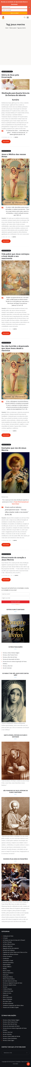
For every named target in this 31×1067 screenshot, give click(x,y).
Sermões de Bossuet (8, 1003)
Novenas (5, 987)
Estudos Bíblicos (7, 966)
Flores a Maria (6, 970)
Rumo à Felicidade (7, 999)
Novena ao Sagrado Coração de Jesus (12, 983)
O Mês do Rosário (7, 989)
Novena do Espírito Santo (9, 985)
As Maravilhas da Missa (9, 944)
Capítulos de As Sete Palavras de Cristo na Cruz (15, 952)
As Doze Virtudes (7, 942)
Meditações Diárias (7, 71)
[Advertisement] (15, 45)
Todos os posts (12, 27)
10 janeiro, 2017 (5, 329)
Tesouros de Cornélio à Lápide (11, 1007)
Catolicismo (6, 958)
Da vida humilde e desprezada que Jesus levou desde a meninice (15, 348)
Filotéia (5, 968)
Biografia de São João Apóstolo (11, 948)
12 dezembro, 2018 (5, 137)
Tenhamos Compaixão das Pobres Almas (13, 1005)
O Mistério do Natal (8, 991)
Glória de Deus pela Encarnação (10, 76)
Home (6, 27)
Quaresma (5, 995)
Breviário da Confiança (9, 950)
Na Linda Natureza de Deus (10, 981)
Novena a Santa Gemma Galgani (11, 653)
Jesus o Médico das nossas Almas (14, 155)
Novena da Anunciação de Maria (11, 659)
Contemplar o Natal (8, 960)
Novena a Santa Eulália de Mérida (11, 1036)
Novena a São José (7, 666)
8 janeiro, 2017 (5, 430)
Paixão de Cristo (7, 993)
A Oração (5, 938)
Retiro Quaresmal (7, 997)
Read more (6, 141)
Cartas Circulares (7, 956)
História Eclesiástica (8, 972)
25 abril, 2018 (4, 236)
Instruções (5, 974)
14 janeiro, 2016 (5, 540)
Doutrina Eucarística (8, 962)
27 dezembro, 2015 (6, 575)
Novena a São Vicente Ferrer (10, 655)
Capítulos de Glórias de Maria (10, 954)
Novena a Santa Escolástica (10, 1038)
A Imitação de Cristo (8, 936)
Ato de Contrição (7, 668)
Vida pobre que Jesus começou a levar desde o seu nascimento (15, 256)
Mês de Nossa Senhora (9, 979)
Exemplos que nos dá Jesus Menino (14, 449)
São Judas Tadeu (7, 1001)
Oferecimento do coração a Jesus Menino (14, 558)
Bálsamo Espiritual (7, 946)
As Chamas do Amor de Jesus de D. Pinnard (14, 940)
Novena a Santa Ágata (8, 1040)
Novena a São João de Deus (10, 657)
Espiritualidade (6, 150)
